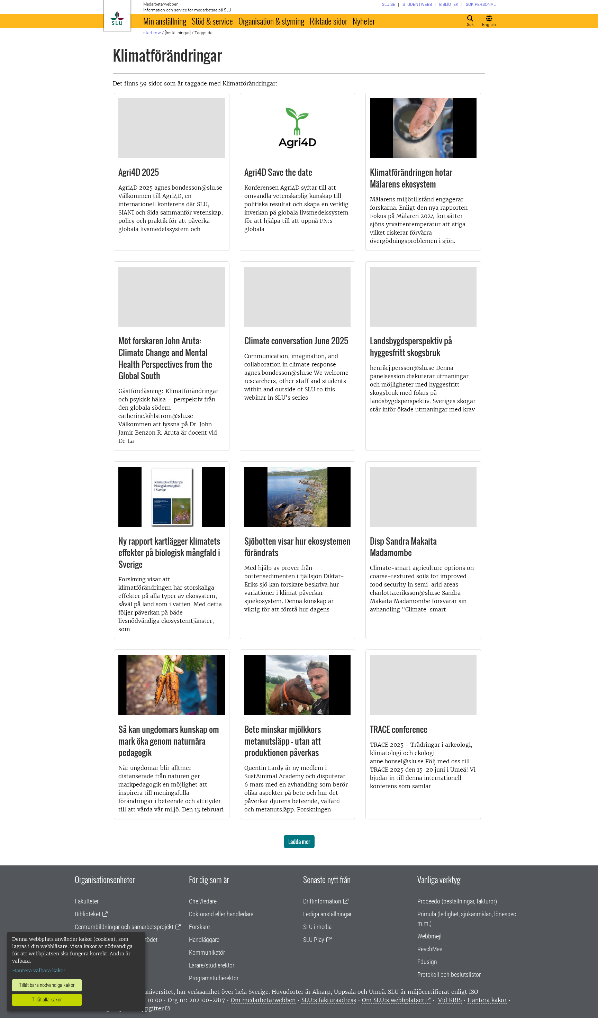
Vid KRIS (450, 1000)
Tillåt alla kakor (47, 1000)
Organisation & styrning (271, 21)
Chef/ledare (203, 901)
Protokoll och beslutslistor (449, 974)
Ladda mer (299, 841)
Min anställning (164, 21)
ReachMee (429, 949)
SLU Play (313, 939)
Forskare (199, 926)
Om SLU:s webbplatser (393, 1000)
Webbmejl (429, 936)
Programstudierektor (213, 978)
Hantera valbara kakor (38, 970)
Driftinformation (322, 901)
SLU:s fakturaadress (328, 1000)
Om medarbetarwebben (263, 1000)
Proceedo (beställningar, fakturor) (457, 901)
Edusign (427, 961)
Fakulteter (87, 901)
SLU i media (317, 926)
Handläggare (204, 939)
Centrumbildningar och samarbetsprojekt (124, 926)
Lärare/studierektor (211, 965)
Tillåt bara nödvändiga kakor (47, 985)
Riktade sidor (328, 21)
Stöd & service (212, 21)
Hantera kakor (487, 1000)
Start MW (152, 32)
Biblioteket (87, 914)
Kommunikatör (207, 952)
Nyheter (364, 21)
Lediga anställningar (327, 914)
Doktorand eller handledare (221, 914)
